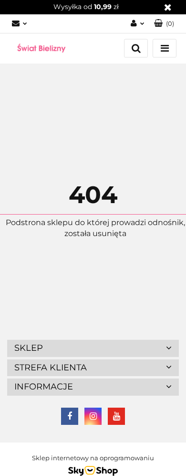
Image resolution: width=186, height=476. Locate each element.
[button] (164, 23)
